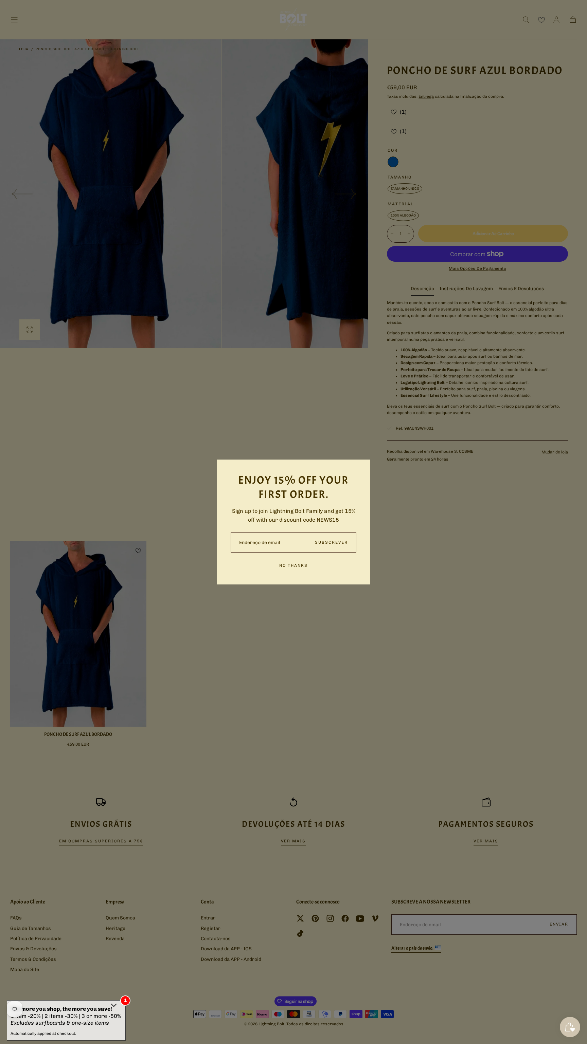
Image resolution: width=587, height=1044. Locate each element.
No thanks (293, 565)
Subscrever (331, 542)
